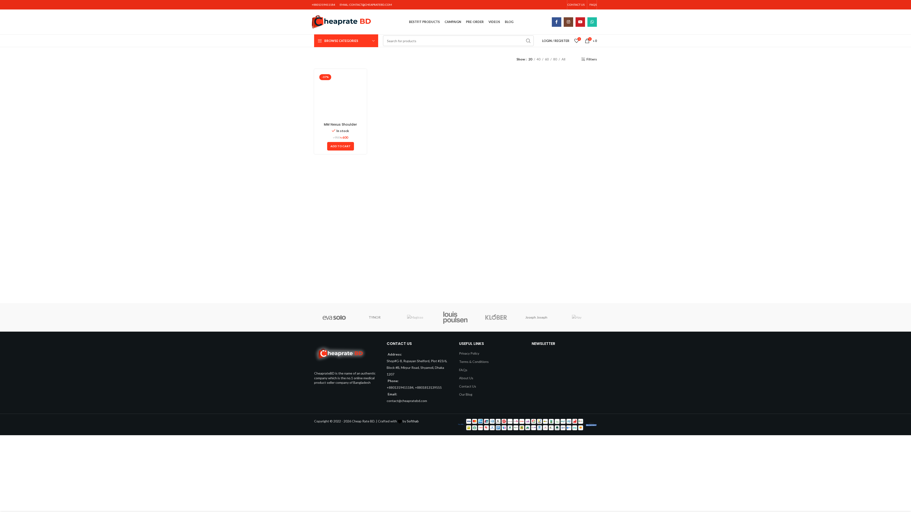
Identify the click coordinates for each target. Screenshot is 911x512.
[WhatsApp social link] (592, 22)
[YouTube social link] (580, 22)
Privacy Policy (469, 353)
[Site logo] (341, 21)
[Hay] (577, 317)
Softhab (413, 421)
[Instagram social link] (568, 22)
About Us (466, 378)
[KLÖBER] (496, 317)
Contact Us (467, 386)
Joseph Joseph (536, 317)
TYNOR (375, 317)
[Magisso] (415, 317)
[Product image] (340, 96)
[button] (340, 146)
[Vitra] (334, 317)
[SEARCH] (528, 40)
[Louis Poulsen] (455, 317)
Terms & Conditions (474, 362)
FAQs (463, 370)
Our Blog (465, 394)
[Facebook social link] (556, 22)
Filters (591, 59)
